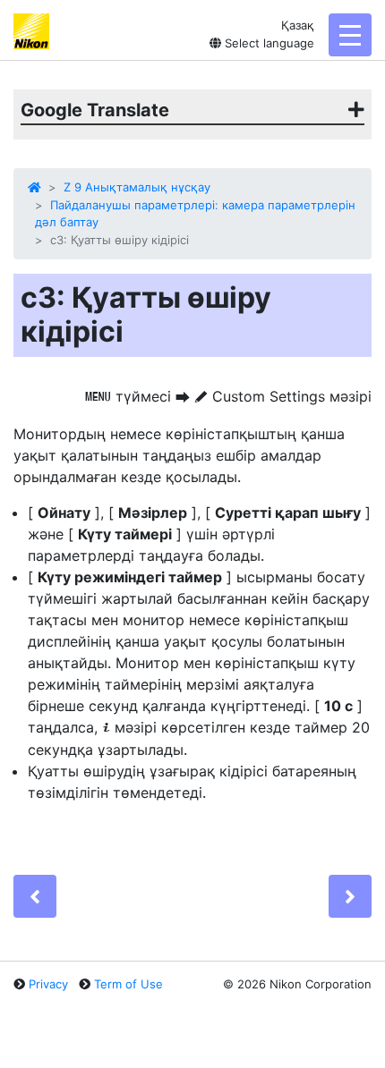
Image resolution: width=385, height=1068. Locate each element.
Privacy (48, 984)
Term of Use (128, 984)
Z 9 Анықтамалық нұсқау (137, 187)
